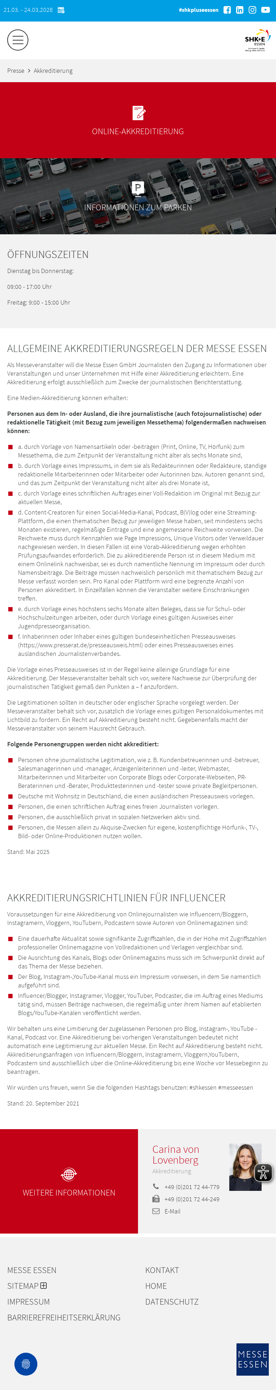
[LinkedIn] (240, 9)
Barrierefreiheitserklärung (64, 1317)
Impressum (28, 1301)
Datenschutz (172, 1301)
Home (156, 1286)
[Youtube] (265, 9)
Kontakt (162, 1270)
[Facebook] (227, 9)
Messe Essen (31, 1270)
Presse (15, 70)
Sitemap (23, 1286)
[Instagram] (252, 9)
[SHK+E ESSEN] (258, 52)
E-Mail (171, 1211)
